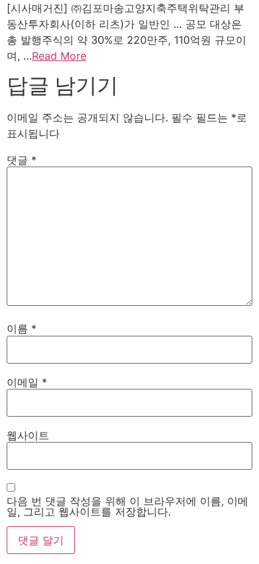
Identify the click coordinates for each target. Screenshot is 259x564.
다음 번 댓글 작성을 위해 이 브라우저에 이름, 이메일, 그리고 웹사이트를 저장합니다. (127, 506)
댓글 (22, 160)
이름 (22, 328)
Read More (59, 55)
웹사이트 (28, 435)
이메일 (27, 382)
